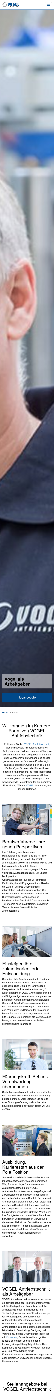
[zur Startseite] (19, 5)
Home (5, 712)
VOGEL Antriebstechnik (36, 744)
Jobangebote (27, 697)
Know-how (11, 1337)
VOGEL (30, 785)
